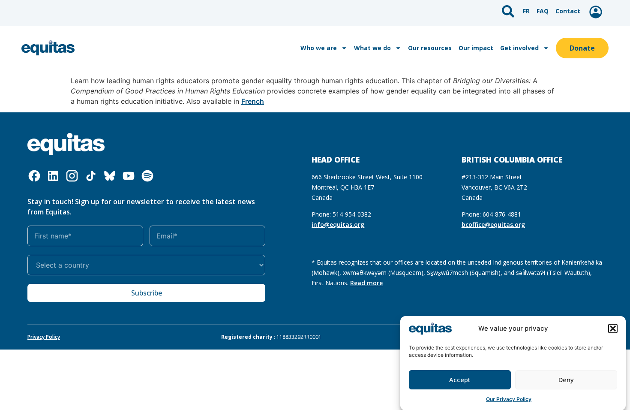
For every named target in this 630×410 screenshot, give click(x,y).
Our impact (476, 48)
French (252, 101)
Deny (566, 379)
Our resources (430, 48)
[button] (613, 328)
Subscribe (146, 293)
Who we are (318, 48)
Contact (567, 11)
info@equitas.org (338, 224)
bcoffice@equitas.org (493, 224)
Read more (366, 283)
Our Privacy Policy (508, 399)
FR (526, 11)
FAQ (543, 11)
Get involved (519, 48)
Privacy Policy (43, 337)
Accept (460, 379)
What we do (372, 48)
